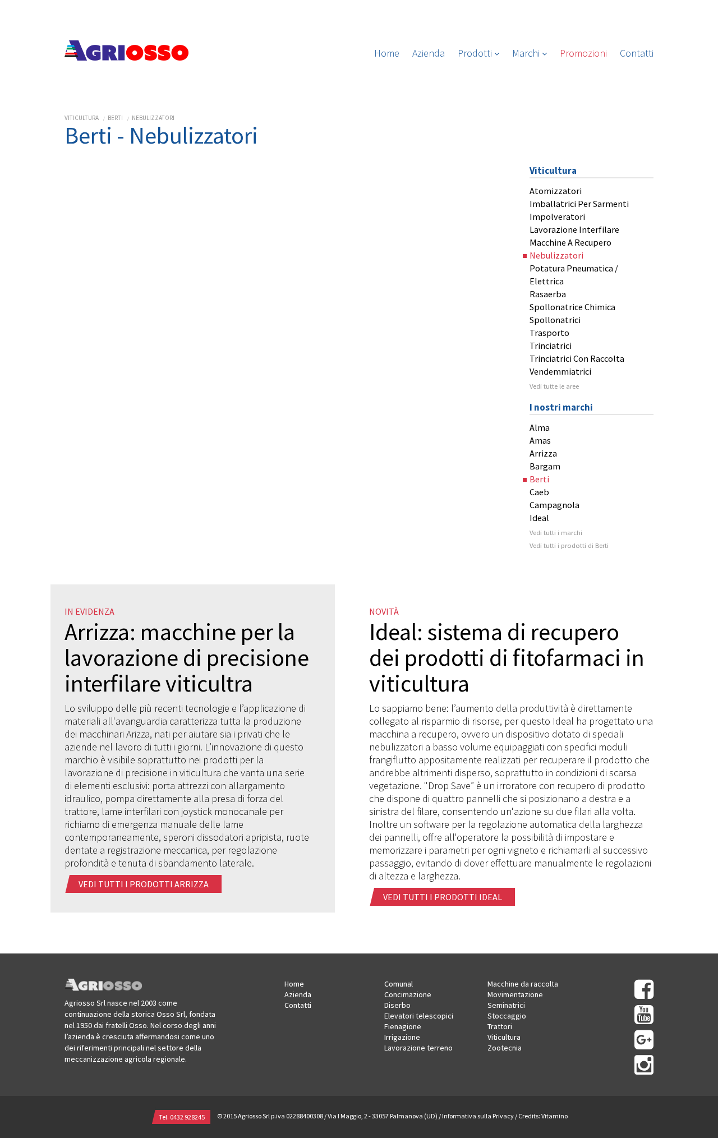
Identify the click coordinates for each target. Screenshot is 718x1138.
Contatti (636, 53)
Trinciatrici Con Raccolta (577, 358)
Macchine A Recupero (570, 242)
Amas (540, 440)
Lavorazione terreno (418, 1048)
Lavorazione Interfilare (574, 229)
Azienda (428, 53)
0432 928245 (187, 1117)
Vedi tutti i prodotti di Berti (569, 545)
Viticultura (82, 118)
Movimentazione (515, 994)
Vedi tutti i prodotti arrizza (144, 884)
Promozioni (583, 53)
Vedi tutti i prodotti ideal (443, 896)
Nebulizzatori (153, 118)
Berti (115, 118)
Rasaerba (548, 294)
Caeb (539, 491)
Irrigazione (402, 1037)
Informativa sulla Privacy (478, 1116)
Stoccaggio (506, 1016)
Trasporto (549, 332)
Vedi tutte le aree (554, 386)
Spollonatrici (555, 319)
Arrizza (543, 453)
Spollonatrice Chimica (572, 306)
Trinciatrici (551, 345)
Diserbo (397, 1005)
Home (386, 53)
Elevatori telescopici (418, 1016)
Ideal (539, 517)
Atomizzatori (556, 190)
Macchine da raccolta (522, 984)
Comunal (398, 984)
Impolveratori (557, 216)
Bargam (545, 466)
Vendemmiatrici (560, 371)
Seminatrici (506, 1005)
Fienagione (402, 1026)
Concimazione (407, 994)
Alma (540, 427)
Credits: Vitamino (543, 1116)
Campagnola (554, 504)
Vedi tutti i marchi (556, 532)
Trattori (499, 1026)
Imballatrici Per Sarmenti (579, 203)
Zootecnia (504, 1048)
